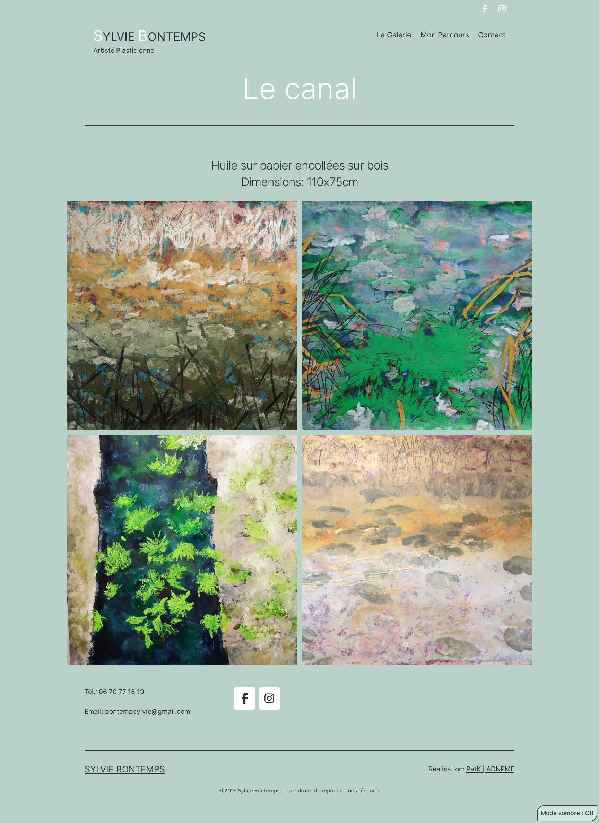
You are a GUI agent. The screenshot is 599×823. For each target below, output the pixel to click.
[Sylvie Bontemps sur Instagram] (502, 9)
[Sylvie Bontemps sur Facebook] (484, 8)
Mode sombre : (562, 812)
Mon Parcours (444, 34)
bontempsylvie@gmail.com (147, 711)
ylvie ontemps (149, 36)
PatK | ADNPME (490, 769)
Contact (492, 34)
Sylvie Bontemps (125, 769)
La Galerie (393, 34)
